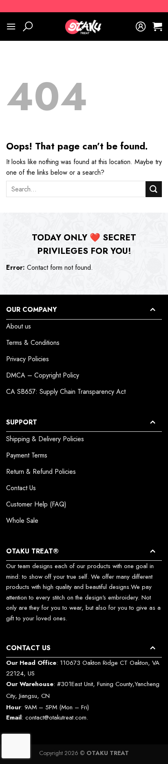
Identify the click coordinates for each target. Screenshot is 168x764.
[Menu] (11, 26)
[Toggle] (152, 310)
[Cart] (157, 26)
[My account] (141, 26)
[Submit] (154, 189)
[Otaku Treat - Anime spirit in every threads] (84, 26)
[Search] (28, 26)
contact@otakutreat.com (55, 717)
